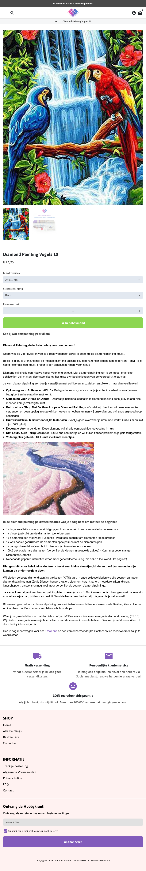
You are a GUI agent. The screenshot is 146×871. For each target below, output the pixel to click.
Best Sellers (11, 737)
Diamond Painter (62, 860)
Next (139, 117)
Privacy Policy (12, 778)
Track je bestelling (15, 766)
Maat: (11, 273)
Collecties (10, 743)
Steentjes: (13, 288)
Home (7, 725)
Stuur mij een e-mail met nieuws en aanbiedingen (33, 831)
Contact (8, 790)
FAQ (6, 784)
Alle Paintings (12, 731)
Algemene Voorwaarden (19, 772)
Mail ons (52, 631)
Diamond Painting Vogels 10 (77, 21)
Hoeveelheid (12, 304)
